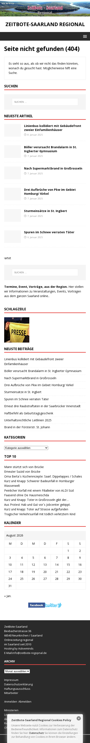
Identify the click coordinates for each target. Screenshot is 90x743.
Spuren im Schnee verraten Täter (49, 232)
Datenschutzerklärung (18, 684)
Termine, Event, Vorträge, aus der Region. (36, 287)
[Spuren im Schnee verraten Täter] (12, 241)
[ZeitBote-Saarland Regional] (45, 14)
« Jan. (7, 596)
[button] (84, 36)
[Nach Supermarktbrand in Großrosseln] (12, 177)
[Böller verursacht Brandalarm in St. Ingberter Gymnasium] (12, 155)
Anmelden (10, 701)
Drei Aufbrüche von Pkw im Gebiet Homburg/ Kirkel (50, 191)
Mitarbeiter (11, 693)
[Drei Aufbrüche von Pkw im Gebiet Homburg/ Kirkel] (12, 198)
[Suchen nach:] (45, 101)
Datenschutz (36, 733)
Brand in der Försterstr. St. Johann (27, 427)
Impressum (11, 680)
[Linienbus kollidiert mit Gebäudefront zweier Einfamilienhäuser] (12, 134)
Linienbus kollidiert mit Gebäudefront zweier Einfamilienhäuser (52, 128)
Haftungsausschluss (17, 689)
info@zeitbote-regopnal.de (29, 653)
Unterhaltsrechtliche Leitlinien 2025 (27, 420)
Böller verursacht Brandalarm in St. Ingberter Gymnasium (50, 149)
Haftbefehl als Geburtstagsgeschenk (28, 413)
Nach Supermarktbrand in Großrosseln (53, 168)
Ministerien (11, 710)
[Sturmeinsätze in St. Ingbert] (12, 219)
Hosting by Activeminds (18, 648)
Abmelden (24, 701)
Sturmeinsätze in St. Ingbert (45, 211)
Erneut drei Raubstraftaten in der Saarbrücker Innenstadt (42, 406)
